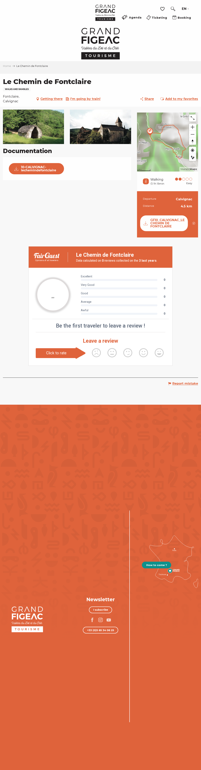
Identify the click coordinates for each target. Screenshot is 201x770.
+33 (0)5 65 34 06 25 (100, 630)
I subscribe (100, 609)
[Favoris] (163, 9)
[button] (173, 9)
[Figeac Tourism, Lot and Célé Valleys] (105, 15)
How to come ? (156, 565)
